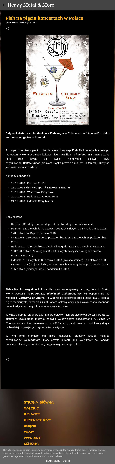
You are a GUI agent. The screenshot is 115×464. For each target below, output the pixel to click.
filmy (29, 431)
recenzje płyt (37, 419)
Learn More (53, 461)
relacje (32, 414)
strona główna (39, 402)
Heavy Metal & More (31, 5)
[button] (7, 29)
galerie (31, 408)
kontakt (31, 443)
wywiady (32, 437)
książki (30, 425)
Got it (66, 461)
